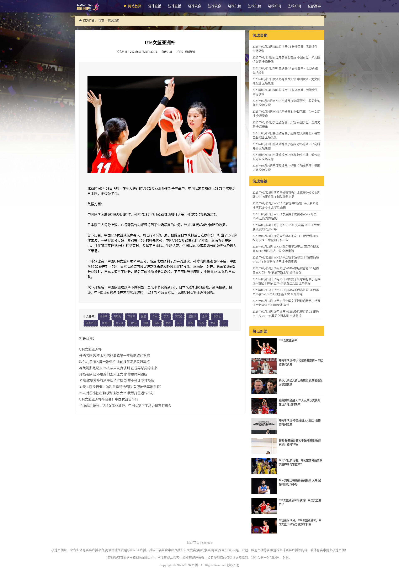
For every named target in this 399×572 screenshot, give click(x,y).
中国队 (217, 316)
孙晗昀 (117, 316)
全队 (204, 316)
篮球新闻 (294, 6)
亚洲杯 (131, 316)
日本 (154, 316)
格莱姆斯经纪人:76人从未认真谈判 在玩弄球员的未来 (118, 368)
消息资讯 (91, 323)
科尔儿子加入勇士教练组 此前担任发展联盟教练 (114, 362)
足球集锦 (234, 6)
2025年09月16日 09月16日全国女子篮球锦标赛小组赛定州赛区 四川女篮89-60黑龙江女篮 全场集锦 (286, 281)
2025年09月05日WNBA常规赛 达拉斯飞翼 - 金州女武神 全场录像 (286, 113)
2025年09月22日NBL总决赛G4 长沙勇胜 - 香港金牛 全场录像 (285, 48)
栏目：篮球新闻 (185, 51)
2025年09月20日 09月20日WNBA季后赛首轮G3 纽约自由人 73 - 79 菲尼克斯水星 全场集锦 (285, 270)
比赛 (190, 323)
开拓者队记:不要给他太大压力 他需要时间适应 (113, 374)
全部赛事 (314, 6)
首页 (101, 20)
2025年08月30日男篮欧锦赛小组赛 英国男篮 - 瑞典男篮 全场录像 (286, 124)
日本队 (133, 323)
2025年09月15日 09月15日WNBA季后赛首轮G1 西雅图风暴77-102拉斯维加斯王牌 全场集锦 (285, 292)
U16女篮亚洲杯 (90, 349)
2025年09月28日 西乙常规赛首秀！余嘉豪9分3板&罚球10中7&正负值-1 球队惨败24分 (286, 194)
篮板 (201, 323)
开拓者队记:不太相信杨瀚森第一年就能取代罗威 (114, 355)
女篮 (213, 323)
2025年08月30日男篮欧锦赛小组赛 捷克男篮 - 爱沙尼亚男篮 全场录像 (286, 157)
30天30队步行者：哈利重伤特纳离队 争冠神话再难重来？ (121, 387)
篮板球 (192, 316)
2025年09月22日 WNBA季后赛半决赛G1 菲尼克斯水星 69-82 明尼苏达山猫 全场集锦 (285, 248)
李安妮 (178, 316)
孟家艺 (106, 323)
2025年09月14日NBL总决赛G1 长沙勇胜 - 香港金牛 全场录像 (285, 92)
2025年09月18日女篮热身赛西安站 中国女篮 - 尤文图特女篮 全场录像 (286, 59)
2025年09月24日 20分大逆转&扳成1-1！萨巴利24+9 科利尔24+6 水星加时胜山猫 (285, 238)
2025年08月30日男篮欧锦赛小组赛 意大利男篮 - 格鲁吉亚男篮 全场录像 (286, 135)
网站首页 (134, 6)
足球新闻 (274, 6)
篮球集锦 (254, 6)
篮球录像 (214, 6)
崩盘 (156, 323)
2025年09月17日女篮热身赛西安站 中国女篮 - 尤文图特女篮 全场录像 (286, 81)
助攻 (168, 323)
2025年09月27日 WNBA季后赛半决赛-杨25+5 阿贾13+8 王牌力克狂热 (284, 216)
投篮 (143, 316)
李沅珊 (119, 323)
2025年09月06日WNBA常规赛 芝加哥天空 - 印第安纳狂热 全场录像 (286, 103)
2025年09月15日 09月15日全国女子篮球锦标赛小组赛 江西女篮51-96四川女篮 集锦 (286, 303)
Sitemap (207, 542)
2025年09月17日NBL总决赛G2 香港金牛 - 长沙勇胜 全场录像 (285, 70)
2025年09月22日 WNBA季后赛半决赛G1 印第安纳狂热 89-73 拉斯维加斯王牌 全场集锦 (285, 259)
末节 (179, 323)
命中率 (103, 316)
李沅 (166, 316)
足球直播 (154, 6)
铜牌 (145, 323)
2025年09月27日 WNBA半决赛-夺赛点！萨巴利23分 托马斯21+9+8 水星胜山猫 (285, 205)
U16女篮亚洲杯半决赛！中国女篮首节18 (108, 399)
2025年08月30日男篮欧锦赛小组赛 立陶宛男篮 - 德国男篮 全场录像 (286, 168)
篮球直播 (174, 6)
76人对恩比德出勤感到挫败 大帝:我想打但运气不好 (116, 393)
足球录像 (194, 6)
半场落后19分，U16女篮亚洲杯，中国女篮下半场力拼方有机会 (125, 405)
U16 (224, 323)
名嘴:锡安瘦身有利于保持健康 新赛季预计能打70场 (116, 380)
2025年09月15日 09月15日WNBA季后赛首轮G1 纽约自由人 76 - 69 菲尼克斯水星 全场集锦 (285, 313)
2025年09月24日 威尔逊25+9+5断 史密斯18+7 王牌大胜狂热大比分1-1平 (286, 227)
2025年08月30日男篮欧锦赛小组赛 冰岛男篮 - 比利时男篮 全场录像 (286, 146)
